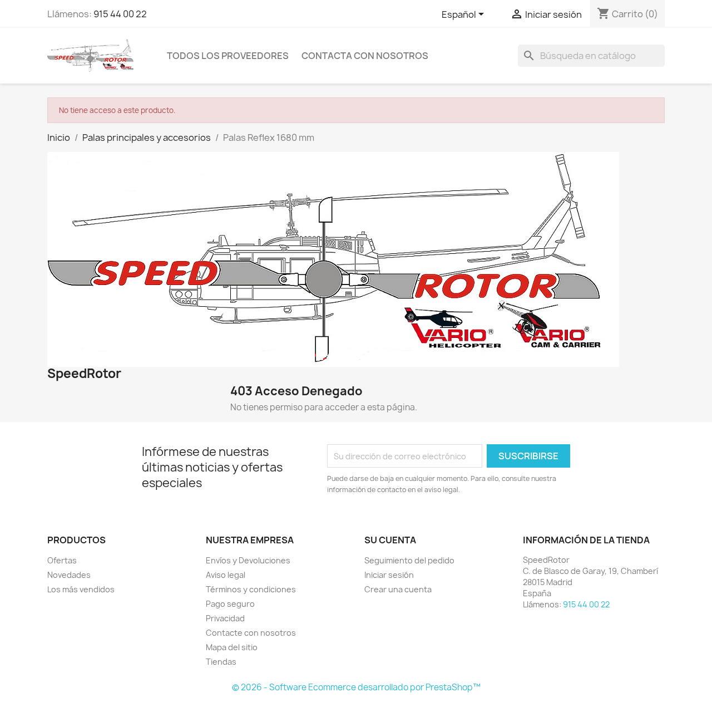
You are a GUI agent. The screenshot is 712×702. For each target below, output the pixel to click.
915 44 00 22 (120, 14)
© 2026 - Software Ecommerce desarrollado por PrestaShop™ (356, 687)
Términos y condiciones (251, 589)
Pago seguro (230, 603)
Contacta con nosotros (364, 56)
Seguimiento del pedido (409, 560)
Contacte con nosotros (251, 632)
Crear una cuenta (398, 589)
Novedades (69, 575)
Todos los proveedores (228, 56)
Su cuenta (390, 540)
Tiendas (221, 661)
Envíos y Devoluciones (248, 560)
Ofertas (62, 560)
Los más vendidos (81, 589)
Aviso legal (225, 575)
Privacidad (225, 618)
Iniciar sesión (389, 575)
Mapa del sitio (232, 647)
